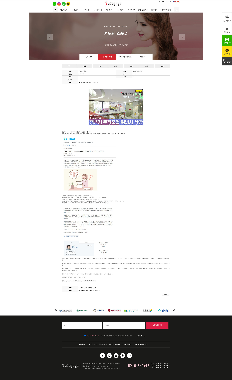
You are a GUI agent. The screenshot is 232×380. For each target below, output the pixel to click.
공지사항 (88, 57)
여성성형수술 (97, 10)
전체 (69, 66)
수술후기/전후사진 (165, 11)
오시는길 (169, 1)
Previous (55, 310)
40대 (131, 66)
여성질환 (120, 10)
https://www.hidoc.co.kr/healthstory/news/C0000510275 (78, 281)
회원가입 (164, 1)
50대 (146, 66)
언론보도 (143, 57)
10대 (84, 66)
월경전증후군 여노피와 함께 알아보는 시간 (89, 290)
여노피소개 (63, 10)
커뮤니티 (154, 10)
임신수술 (86, 10)
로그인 (159, 1)
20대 (100, 66)
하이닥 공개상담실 (125, 57)
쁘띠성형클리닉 (143, 10)
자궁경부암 (131, 10)
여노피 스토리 (107, 57)
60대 (162, 66)
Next (174, 310)
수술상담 (75, 10)
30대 (115, 66)
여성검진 (109, 10)
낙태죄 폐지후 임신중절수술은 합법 (87, 287)
